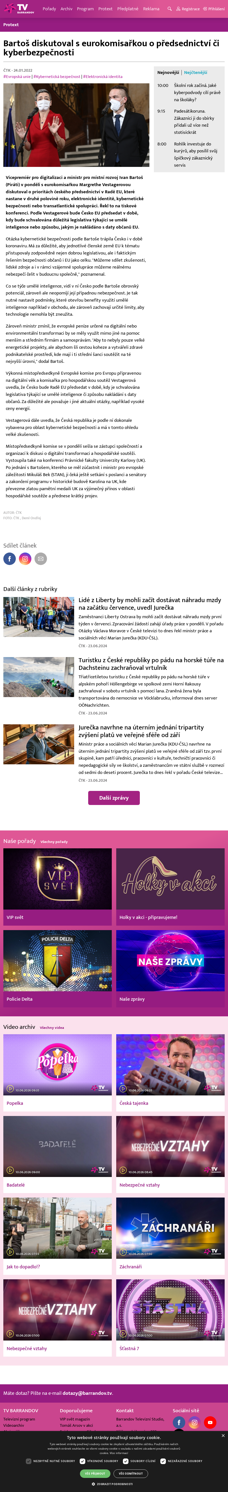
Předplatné (127, 9)
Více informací (119, 1453)
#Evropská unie (17, 76)
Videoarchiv (13, 1425)
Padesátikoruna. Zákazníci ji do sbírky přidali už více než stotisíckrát (194, 121)
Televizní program (19, 1419)
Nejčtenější (195, 72)
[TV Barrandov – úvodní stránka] (19, 9)
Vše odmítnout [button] (131, 1473)
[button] (114, 1484)
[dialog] (114, 1461)
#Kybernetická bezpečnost (56, 76)
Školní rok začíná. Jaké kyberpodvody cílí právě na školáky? (197, 92)
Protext (105, 9)
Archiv (66, 9)
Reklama (151, 9)
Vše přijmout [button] (95, 1473)
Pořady (49, 9)
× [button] (223, 1435)
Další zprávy (114, 797)
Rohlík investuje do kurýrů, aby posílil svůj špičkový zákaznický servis (195, 154)
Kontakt (125, 1411)
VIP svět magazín (75, 1419)
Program (85, 9)
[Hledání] (170, 9)
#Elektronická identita (102, 76)
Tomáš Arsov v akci (76, 1425)
